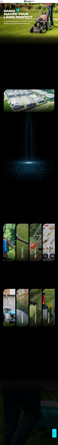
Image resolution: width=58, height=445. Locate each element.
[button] (25, 184)
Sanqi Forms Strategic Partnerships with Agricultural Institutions (26, 348)
